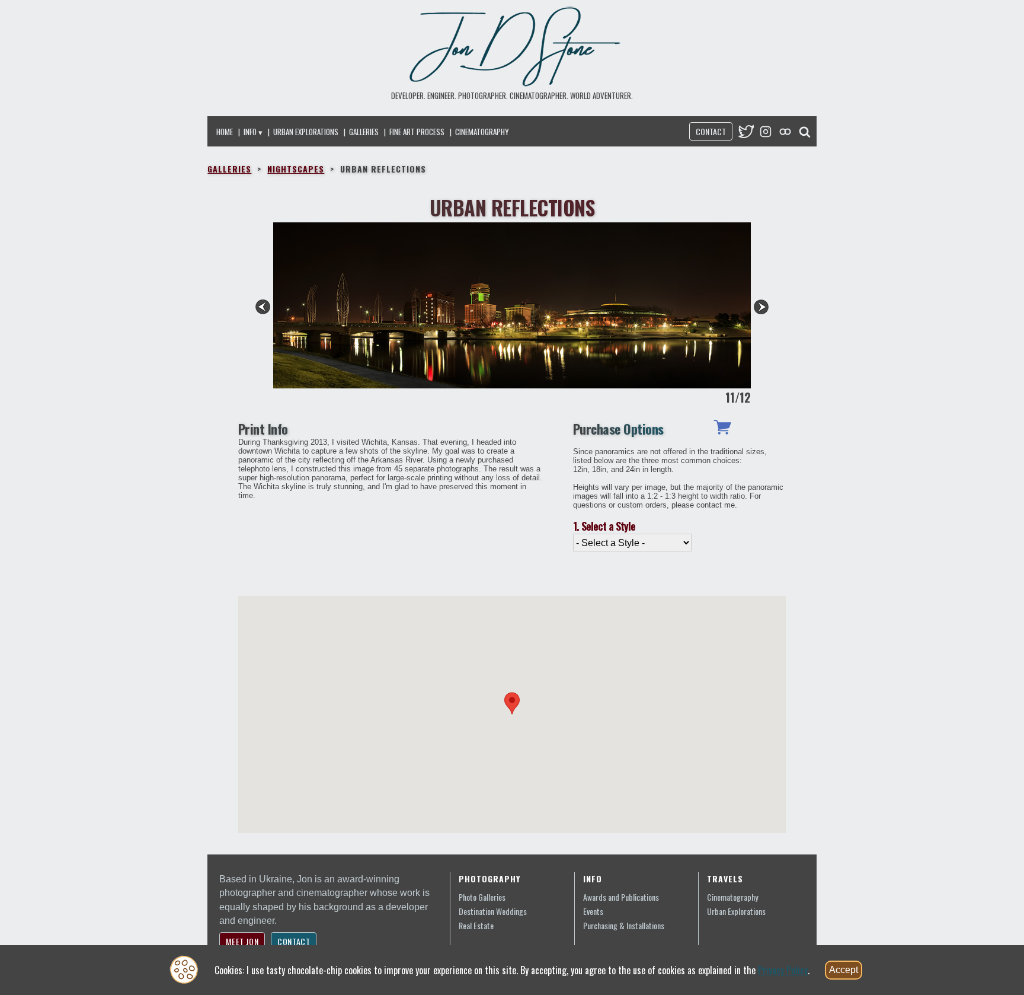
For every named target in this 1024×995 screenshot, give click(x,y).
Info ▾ (253, 132)
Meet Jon (242, 941)
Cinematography (482, 132)
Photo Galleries (482, 897)
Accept (843, 970)
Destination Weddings (493, 911)
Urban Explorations (305, 132)
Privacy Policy (783, 970)
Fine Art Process (416, 132)
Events (593, 911)
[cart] (722, 430)
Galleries (364, 132)
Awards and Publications (621, 897)
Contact (711, 131)
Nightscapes (295, 168)
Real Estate (476, 925)
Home (224, 132)
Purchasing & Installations (623, 925)
